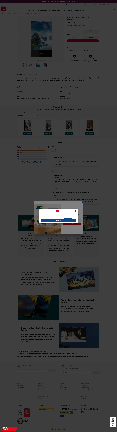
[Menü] (115, 418)
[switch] (113, 425)
